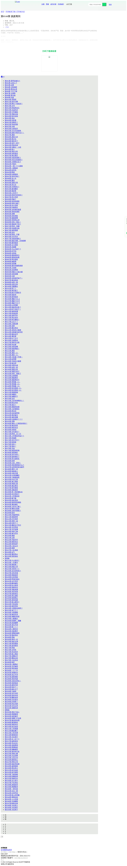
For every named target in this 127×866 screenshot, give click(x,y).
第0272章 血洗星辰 (11, 645)
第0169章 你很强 (10, 429)
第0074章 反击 (10, 232)
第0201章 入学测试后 (12, 496)
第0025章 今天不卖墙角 (13, 130)
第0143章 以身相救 (11, 375)
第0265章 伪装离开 (11, 631)
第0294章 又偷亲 (10, 691)
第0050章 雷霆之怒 (11, 182)
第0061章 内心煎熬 (11, 205)
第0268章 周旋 (10, 637)
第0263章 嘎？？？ (11, 627)
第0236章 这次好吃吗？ (13, 571)
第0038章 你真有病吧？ (13, 157)
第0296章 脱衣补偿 (11, 695)
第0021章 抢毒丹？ (11, 122)
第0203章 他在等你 (11, 500)
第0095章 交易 (10, 276)
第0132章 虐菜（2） (12, 353)
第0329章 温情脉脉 (11, 766)
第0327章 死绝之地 (11, 762)
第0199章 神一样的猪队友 (14, 492)
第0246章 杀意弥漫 (11, 591)
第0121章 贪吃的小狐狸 (13, 330)
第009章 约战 (9, 97)
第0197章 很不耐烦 (11, 488)
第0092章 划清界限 (11, 270)
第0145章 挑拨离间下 (12, 380)
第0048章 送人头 (10, 178)
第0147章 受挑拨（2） (12, 384)
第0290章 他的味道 (11, 683)
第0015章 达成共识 (11, 110)
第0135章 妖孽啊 (10, 359)
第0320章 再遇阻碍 (11, 747)
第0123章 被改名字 (11, 334)
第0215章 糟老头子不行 (13, 525)
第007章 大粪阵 (10, 93)
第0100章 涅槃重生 (11, 286)
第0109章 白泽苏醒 (11, 305)
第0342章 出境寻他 (11, 793)
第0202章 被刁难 (10, 498)
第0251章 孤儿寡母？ (12, 602)
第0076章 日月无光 (11, 236)
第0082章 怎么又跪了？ (13, 249)
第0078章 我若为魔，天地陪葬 (15, 241)
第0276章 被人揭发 (11, 654)
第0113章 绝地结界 (11, 313)
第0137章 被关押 (10, 363)
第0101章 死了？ (10, 288)
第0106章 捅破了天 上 (12, 299)
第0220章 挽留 (10, 535)
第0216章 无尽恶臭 (11, 527)
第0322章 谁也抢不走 (12, 751)
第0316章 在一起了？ (12, 739)
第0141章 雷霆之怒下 (12, 371)
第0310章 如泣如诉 (11, 726)
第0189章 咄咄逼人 (11, 471)
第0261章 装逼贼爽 (11, 623)
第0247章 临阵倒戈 (11, 594)
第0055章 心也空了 (11, 193)
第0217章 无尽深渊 (11, 529)
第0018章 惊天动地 (11, 116)
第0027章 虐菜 (10, 135)
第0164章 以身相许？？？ (14, 419)
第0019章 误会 (10, 118)
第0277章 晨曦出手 (11, 656)
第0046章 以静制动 (11, 174)
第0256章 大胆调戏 (11, 612)
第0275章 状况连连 (11, 652)
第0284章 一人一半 (11, 670)
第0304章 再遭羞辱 (11, 714)
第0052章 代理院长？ (12, 187)
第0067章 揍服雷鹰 (11, 218)
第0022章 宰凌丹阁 (11, 124)
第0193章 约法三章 (11, 479)
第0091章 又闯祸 (10, 268)
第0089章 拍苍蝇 (10, 263)
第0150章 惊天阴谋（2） (13, 390)
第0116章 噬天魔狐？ (12, 319)
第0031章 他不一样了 (12, 143)
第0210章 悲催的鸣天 (12, 515)
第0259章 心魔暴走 (11, 618)
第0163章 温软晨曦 (11, 417)
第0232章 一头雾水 (11, 562)
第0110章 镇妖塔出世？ (13, 307)
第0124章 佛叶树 (10, 336)
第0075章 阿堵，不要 (12, 234)
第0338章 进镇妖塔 (11, 785)
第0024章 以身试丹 (11, 128)
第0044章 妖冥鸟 (10, 170)
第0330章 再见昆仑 (11, 768)
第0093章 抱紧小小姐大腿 (14, 272)
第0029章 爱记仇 (10, 139)
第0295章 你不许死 (11, 693)
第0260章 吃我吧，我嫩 (13, 620)
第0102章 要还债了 (11, 290)
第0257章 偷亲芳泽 (11, 614)
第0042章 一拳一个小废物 (14, 166)
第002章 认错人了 (11, 83)
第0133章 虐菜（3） (12, 355)
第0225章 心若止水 (11, 546)
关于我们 (4, 852)
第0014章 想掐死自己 (12, 108)
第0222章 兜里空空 (11, 540)
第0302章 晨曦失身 (11, 708)
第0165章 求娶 (10, 421)
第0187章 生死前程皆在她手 (14, 467)
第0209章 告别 (10, 513)
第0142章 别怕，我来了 (13, 373)
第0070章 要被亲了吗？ (13, 224)
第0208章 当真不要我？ (13, 510)
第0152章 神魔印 (10, 394)
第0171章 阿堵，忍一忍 (13, 434)
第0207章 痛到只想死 (12, 508)
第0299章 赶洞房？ (11, 701)
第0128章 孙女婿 (10, 344)
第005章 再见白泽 (11, 89)
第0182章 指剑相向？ (12, 456)
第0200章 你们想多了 (12, 494)
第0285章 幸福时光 (11, 672)
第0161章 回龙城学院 (12, 413)
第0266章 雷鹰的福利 (12, 633)
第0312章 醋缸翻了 (11, 731)
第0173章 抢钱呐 (10, 438)
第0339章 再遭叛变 (11, 787)
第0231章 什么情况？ (12, 560)
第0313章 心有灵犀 (11, 733)
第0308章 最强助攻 (11, 722)
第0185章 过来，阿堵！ (13, 463)
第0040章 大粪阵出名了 (13, 162)
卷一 (3, 77)
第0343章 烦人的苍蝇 (12, 795)
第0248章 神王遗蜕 (11, 596)
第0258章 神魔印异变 (12, 616)
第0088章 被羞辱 (10, 261)
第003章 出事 (9, 85)
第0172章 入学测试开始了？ (14, 436)
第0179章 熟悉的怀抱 (12, 450)
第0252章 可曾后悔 (11, 604)
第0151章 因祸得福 (11, 392)
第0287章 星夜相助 (11, 677)
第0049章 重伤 (10, 180)
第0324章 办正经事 (11, 755)
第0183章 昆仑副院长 (12, 459)
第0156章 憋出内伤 (11, 402)
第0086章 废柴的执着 (12, 257)
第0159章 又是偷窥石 (12, 409)
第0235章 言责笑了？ (12, 569)
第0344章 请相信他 (11, 797)
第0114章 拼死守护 (11, 315)
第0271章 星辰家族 (11, 643)
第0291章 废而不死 (11, 685)
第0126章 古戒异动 (11, 340)
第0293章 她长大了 (11, 689)
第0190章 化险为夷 (11, 473)
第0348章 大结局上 (11, 805)
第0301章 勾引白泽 (11, 706)
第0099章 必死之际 (11, 284)
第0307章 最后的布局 (12, 720)
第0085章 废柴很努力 (12, 255)
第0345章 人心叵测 (11, 799)
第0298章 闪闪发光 (11, 699)
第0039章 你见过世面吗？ (14, 160)
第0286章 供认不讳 (11, 674)
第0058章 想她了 (10, 199)
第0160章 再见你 (10, 411)
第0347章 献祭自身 (11, 803)
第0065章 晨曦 (10, 214)
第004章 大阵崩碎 (11, 87)
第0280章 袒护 (10, 662)
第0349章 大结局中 (11, 807)
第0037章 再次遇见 (11, 155)
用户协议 (12, 852)
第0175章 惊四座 (10, 442)
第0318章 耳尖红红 (11, 743)
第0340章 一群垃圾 (11, 789)
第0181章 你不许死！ (12, 454)
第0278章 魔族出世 (11, 658)
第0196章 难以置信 (11, 486)
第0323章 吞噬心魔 (11, 753)
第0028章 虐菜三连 (11, 137)
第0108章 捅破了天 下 (12, 303)
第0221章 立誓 (10, 537)
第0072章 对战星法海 (12, 228)
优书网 (3, 850)
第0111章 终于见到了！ (13, 309)
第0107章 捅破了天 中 (12, 301)
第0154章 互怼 (10, 398)
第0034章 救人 (10, 149)
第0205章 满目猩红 (11, 504)
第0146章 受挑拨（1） (12, 382)
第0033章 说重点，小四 (13, 147)
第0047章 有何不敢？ (12, 176)
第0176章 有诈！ (10, 444)
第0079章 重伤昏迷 (11, 243)
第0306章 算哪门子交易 (13, 718)
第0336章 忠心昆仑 (11, 780)
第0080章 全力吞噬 (11, 245)
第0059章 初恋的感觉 (12, 201)
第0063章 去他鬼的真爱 (13, 209)
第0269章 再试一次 (11, 639)
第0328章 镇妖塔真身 (12, 764)
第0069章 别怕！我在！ (13, 222)
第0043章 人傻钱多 (11, 168)
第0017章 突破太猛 (11, 114)
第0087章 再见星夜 (11, 259)
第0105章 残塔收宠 (11, 297)
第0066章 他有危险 (11, 216)
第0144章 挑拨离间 (11, 378)
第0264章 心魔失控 (11, 629)
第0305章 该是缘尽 (11, 716)
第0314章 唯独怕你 (11, 735)
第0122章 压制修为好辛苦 (14, 332)
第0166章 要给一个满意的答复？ (16, 423)
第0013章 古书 (10, 106)
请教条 (7, 710)
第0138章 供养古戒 (11, 365)
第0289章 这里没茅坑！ (13, 681)
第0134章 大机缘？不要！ (14, 357)
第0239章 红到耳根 (11, 577)
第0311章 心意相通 (11, 728)
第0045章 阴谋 (10, 172)
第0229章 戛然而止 (11, 554)
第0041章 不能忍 (10, 164)
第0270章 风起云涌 (11, 641)
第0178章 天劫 (10, 448)
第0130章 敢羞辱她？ (12, 349)
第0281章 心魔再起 (11, 664)
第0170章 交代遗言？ (12, 432)
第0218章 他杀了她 (11, 531)
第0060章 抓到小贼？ (12, 203)
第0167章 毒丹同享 (11, 425)
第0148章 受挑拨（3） (12, 386)
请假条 (7, 558)
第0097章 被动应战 (11, 280)
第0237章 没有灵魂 (11, 573)
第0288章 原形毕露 (11, 679)
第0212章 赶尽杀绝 (11, 519)
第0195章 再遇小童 (11, 483)
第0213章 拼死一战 (11, 521)
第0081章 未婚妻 (10, 247)
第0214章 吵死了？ (11, 523)
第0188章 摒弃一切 (11, 469)
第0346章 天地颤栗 (11, 801)
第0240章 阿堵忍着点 (12, 579)
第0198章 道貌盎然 (11, 490)
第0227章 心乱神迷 (11, 550)
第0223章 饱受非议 (11, 542)
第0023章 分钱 (10, 126)
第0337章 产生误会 (11, 782)
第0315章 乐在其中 (11, 737)
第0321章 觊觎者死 (11, 749)
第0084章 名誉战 (10, 253)
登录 (110, 4)
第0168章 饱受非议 (11, 427)
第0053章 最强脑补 (11, 189)
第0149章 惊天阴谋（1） (13, 388)
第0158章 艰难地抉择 (12, 407)
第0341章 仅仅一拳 (11, 791)
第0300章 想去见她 (11, 704)
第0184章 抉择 (10, 461)
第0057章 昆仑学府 (11, 197)
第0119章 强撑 (10, 326)
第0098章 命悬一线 (11, 282)
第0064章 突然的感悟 (12, 211)
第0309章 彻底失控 (11, 724)
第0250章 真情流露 (11, 600)
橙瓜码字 (9, 850)
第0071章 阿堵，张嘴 (12, 226)
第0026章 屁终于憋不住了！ (14, 133)
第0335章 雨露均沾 (11, 778)
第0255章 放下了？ (11, 610)
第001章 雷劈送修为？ (12, 81)
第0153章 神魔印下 (11, 396)
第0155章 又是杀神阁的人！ (14, 400)
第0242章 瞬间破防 (11, 583)
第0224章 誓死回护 (11, 544)
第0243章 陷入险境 (11, 585)
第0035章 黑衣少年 (11, 151)
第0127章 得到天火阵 (12, 342)
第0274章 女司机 (10, 650)
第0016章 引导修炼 (11, 112)
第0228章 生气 (10, 552)
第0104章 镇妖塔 (10, 295)
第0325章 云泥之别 (11, 758)
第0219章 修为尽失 (11, 533)
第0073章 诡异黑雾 (11, 230)
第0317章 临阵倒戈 (11, 741)
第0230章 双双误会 (11, 556)
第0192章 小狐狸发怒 (12, 477)
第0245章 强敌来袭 (11, 589)
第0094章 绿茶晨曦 (11, 274)
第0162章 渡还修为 (11, 415)
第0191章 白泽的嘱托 (12, 475)
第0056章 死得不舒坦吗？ (14, 195)
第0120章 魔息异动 (11, 328)
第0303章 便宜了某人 (12, 712)
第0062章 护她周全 (11, 207)
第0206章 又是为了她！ (13, 506)
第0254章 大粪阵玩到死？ (14, 608)
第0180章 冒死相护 (11, 452)
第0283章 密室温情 (11, 668)
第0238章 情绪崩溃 (11, 575)
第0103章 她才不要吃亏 (13, 292)
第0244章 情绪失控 (11, 587)
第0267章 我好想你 (11, 635)
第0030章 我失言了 (11, 141)
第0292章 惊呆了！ (11, 687)
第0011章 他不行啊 (11, 101)
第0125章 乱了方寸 (11, 338)
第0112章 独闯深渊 (11, 311)
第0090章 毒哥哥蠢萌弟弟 (14, 265)
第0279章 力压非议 (11, 660)
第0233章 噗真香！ (11, 564)
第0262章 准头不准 (11, 625)
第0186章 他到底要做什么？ (14, 465)
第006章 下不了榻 (11, 91)
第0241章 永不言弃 (11, 581)
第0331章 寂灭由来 (11, 770)
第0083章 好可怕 (10, 251)
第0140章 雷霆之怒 (11, 369)
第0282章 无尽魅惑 (11, 666)
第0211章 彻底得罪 (11, 517)
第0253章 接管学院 (11, 606)
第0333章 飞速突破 (11, 774)
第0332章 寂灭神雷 (11, 772)
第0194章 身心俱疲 (11, 481)
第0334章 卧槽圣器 (11, 776)
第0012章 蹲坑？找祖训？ (14, 104)
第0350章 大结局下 (11, 809)
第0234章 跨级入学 (11, 567)
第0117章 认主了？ (11, 322)
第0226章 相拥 (10, 548)
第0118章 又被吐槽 (11, 324)
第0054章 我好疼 (10, 191)
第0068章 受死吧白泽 (12, 220)
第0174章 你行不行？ (12, 440)
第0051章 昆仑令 (10, 184)
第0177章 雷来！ (10, 446)
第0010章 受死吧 (10, 99)
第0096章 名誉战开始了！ (14, 278)
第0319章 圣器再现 (11, 745)
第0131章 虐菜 (10, 351)
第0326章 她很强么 (11, 760)
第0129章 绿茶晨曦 (11, 346)
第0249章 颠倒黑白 (11, 598)
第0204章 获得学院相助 (13, 502)
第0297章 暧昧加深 (11, 697)
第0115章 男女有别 (11, 317)
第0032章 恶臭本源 (11, 145)
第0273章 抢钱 (10, 647)
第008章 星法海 (10, 95)
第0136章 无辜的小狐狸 (13, 361)
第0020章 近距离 (10, 120)
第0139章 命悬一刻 (11, 367)
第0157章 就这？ (10, 405)
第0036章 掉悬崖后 (11, 153)
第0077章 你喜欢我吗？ (13, 238)
